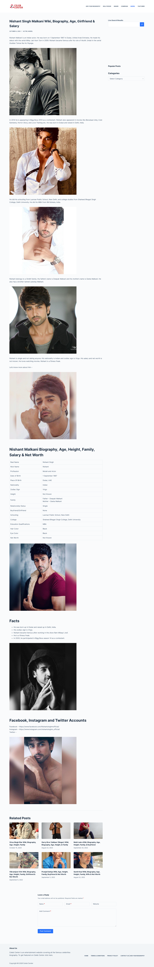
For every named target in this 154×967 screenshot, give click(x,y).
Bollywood (107, 6)
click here (48, 955)
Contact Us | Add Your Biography (133, 955)
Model (133, 6)
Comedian (124, 6)
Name (42, 904)
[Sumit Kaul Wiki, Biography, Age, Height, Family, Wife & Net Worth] (88, 860)
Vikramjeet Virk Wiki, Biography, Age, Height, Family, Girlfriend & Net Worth (22, 874)
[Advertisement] (126, 46)
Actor (25, 31)
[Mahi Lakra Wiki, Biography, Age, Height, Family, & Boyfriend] (88, 830)
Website (96, 904)
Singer (116, 6)
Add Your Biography (93, 6)
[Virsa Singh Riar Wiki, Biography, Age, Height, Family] (23, 830)
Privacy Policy (112, 955)
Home (86, 955)
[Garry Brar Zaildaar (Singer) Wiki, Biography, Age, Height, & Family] (56, 830)
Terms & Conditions (98, 955)
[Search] (142, 24)
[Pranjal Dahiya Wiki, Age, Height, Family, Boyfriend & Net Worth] (56, 860)
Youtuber (141, 6)
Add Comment (45, 911)
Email (68, 904)
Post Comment (45, 931)
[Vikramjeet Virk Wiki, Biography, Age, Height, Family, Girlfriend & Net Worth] (23, 860)
